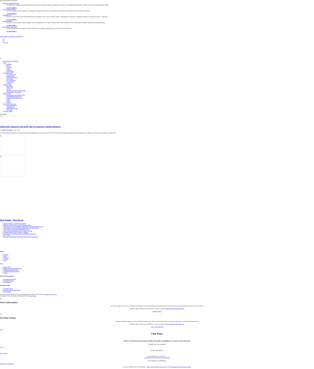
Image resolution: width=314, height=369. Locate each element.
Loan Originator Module (9, 9)
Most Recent (18, 220)
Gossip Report (10, 82)
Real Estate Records (12, 77)
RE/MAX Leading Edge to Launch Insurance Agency (17, 225)
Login (152, 327)
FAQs (4, 260)
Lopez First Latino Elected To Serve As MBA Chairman (17, 231)
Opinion (9, 102)
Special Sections (7, 84)
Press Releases (10, 71)
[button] (8, 0)
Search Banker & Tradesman (10, 61)
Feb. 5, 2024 (6, 235)
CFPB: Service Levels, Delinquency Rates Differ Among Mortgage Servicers (23, 226)
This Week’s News (8, 73)
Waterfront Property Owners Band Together (14, 223)
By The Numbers (11, 80)
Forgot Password (159, 327)
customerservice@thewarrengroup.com (181, 367)
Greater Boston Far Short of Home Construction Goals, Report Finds (21, 228)
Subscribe (9, 64)
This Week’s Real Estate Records (11, 290)
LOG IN (5, 42)
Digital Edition (10, 76)
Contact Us (9, 70)
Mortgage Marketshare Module (11, 3)
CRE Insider (10, 87)
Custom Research (7, 21)
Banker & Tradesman (7, 130)
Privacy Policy (32, 296)
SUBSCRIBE (3, 36)
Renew (8, 65)
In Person (9, 83)
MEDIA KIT (19, 36)
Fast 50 (8, 89)
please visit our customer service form (156, 367)
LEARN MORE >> (12, 8)
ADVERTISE (11, 36)
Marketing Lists (7, 15)
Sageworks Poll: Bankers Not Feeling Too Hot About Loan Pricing (20, 237)
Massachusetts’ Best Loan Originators (16, 90)
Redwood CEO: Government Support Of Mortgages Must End (19, 234)
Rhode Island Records (12, 108)
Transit (8, 99)
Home (4, 62)
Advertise (9, 67)
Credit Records (10, 107)
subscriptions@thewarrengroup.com (174, 308)
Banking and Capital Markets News (16, 95)
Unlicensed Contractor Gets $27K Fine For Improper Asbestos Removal (30, 127)
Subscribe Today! (157, 311)
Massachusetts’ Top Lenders (14, 92)
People (8, 101)
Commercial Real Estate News (14, 98)
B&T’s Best (10, 86)
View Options (3, 353)
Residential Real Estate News (14, 96)
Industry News (7, 93)
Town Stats (9, 110)
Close (1, 329)
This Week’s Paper (8, 288)
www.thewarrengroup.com (50, 294)
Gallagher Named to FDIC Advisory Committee (15, 232)
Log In (8, 68)
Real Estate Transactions (9, 104)
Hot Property (10, 79)
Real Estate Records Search (10, 27)
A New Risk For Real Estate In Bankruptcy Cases (16, 229)
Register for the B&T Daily (7, 364)
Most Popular (6, 220)
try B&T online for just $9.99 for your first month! (157, 357)
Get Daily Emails (7, 111)
